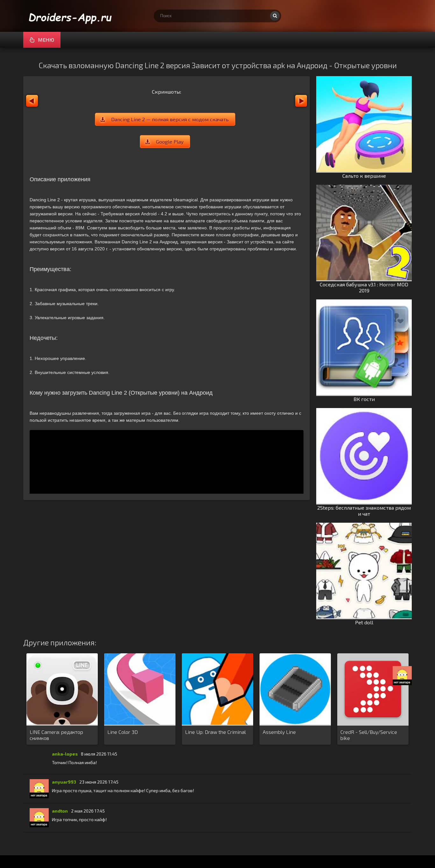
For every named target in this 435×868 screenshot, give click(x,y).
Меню (46, 40)
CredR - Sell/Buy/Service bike (368, 735)
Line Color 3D (122, 732)
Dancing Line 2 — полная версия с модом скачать (170, 119)
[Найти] (275, 16)
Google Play (169, 142)
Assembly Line (279, 732)
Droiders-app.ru (71, 16)
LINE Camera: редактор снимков (56, 735)
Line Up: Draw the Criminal (215, 732)
